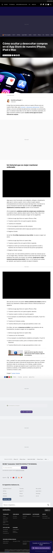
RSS (19, 477)
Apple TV (21, 491)
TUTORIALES (12, 4)
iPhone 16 (16, 459)
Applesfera (5, 519)
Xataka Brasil (5, 543)
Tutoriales (20, 377)
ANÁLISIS (34, 4)
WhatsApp (38, 493)
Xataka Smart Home (5, 522)
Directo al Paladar (36, 516)
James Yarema (16, 373)
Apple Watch (24, 34)
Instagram (46, 4)
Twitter (50, 4)
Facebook (12, 55)
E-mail (19, 55)
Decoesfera (5, 531)
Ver (27, 411)
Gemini (34, 34)
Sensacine (25, 516)
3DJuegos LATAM (16, 541)
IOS (29, 4)
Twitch (41, 4)
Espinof (24, 518)
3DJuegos (15, 516)
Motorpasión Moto (46, 518)
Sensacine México (26, 541)
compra (26, 377)
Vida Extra (15, 518)
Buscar (48, 505)
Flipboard (43, 4)
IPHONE (6, 4)
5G (43, 34)
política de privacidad (20, 470)
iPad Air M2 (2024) (31, 459)
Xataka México (6, 541)
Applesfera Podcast (7, 488)
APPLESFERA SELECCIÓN (21, 4)
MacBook (5, 496)
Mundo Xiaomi (6, 524)
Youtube (48, 4)
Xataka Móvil (5, 518)
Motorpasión (45, 516)
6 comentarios (8, 55)
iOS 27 (13, 34)
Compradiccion (6, 533)
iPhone (39, 34)
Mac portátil (38, 488)
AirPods (18, 34)
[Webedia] (50, 1)
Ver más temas (7, 499)
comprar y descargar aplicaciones (30, 107)
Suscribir (24, 467)
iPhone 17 (21, 496)
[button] (16, 100)
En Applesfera (27, 350)
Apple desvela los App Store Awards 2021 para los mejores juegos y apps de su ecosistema (34, 353)
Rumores (5, 493)
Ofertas (21, 493)
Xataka (4, 516)
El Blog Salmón (16, 529)
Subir (46, 510)
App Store (32, 377)
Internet (47, 34)
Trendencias (5, 529)
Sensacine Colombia (25, 544)
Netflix (30, 34)
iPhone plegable (7, 34)
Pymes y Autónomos (15, 532)
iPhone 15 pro (40, 459)
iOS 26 (37, 496)
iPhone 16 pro (23, 459)
